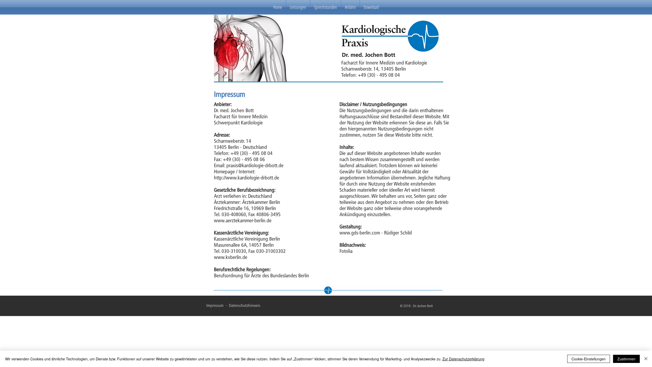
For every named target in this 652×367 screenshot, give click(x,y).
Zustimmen (626, 358)
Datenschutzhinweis (244, 305)
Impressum (215, 305)
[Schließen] (646, 359)
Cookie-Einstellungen (589, 358)
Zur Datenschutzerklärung (463, 358)
